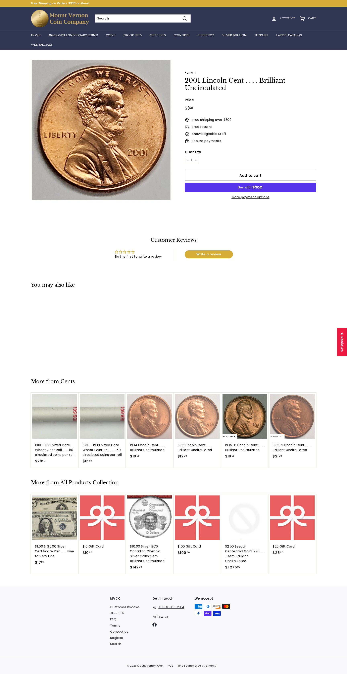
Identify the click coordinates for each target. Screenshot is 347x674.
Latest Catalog (289, 35)
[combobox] (143, 18)
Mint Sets (158, 35)
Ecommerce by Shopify (200, 666)
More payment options (250, 197)
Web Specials (41, 44)
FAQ (113, 619)
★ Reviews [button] (342, 342)
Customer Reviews (125, 607)
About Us (117, 613)
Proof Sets (132, 35)
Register (116, 638)
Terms (115, 625)
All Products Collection (89, 483)
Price (189, 100)
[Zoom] (101, 130)
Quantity (193, 152)
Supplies (261, 35)
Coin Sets (181, 35)
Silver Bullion (234, 35)
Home (35, 35)
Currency (205, 35)
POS (170, 666)
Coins (110, 35)
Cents (67, 381)
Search (115, 644)
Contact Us (119, 631)
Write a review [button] (208, 254)
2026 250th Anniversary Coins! (73, 35)
